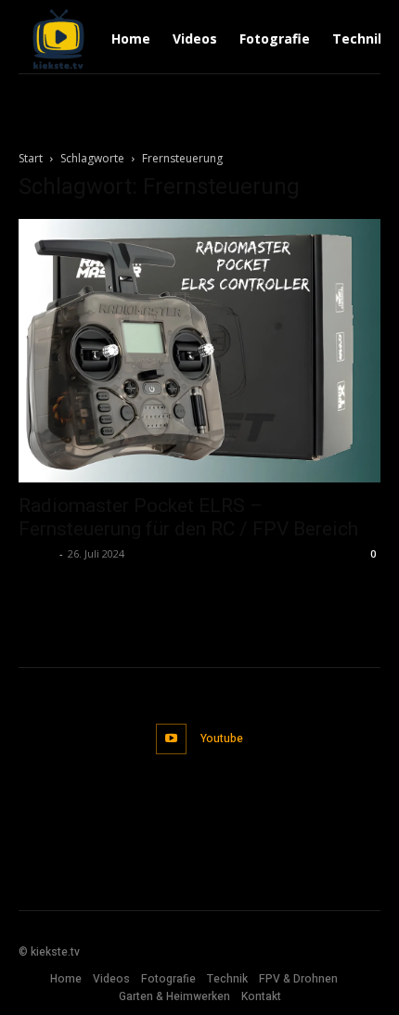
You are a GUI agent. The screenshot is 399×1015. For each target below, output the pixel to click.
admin (37, 553)
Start (31, 158)
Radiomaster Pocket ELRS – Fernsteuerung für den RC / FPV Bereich (188, 517)
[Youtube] (171, 739)
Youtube (221, 738)
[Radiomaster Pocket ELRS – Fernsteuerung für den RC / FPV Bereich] (199, 350)
